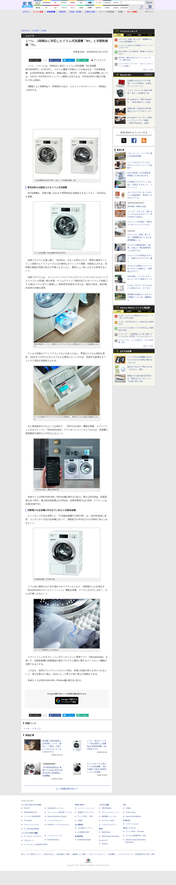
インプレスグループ (125, 854)
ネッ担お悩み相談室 (31, 829)
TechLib (105, 844)
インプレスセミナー (54, 820)
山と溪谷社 (79, 825)
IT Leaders (28, 820)
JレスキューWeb (108, 820)
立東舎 (80, 820)
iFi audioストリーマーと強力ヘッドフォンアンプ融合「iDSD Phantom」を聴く (139, 120)
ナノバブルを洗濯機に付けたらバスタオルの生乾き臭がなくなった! (139, 360)
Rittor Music (79, 805)
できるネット (29, 840)
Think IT (27, 808)
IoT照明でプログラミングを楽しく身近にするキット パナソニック (139, 184)
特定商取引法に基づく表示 (145, 854)
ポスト (37, 60)
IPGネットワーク (129, 828)
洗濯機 (120, 12)
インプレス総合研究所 (32, 816)
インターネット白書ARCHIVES (35, 844)
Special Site (125, 75)
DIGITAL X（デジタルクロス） (58, 825)
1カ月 (149, 35)
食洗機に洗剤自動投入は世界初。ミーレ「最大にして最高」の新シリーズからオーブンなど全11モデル (51, 746)
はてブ (70, 60)
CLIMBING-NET (84, 832)
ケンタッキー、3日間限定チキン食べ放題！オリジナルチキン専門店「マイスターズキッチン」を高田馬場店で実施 (135, 336)
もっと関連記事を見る (65, 789)
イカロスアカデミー (109, 825)
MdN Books (106, 832)
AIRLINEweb (106, 808)
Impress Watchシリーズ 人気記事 (135, 308)
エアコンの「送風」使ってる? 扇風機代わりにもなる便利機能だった (139, 237)
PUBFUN (126, 820)
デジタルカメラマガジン (33, 836)
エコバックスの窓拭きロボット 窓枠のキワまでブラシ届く (139, 258)
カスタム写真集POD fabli (136, 836)
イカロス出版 (104, 805)
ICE (124, 805)
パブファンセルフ (132, 824)
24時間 (128, 35)
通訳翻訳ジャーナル (109, 816)
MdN (101, 829)
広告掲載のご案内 (63, 854)
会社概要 (111, 854)
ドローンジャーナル (31, 825)
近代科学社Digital (84, 840)
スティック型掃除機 (106, 12)
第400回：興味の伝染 (136, 206)
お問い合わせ (49, 854)
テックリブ (103, 840)
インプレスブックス (54, 836)
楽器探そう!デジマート (86, 812)
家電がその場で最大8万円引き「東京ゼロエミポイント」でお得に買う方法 (139, 378)
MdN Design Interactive (110, 836)
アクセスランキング (128, 31)
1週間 (139, 35)
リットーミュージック (86, 808)
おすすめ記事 (126, 351)
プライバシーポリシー (97, 854)
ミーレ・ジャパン (32, 728)
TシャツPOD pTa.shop (135, 831)
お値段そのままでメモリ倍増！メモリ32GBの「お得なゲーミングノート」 (139, 83)
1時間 (118, 35)
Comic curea (130, 812)
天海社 (128, 808)
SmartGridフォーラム (55, 808)
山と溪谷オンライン (85, 828)
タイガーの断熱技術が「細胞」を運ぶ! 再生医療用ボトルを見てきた (139, 248)
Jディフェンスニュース (110, 812)
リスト (45, 60)
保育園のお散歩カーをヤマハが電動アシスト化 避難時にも (139, 297)
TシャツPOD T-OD (85, 816)
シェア (57, 60)
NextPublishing (53, 840)
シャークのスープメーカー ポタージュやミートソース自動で (139, 165)
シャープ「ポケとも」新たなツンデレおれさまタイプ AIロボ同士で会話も (139, 214)
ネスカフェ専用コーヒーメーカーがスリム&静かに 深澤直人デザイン (139, 268)
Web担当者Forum (30, 812)
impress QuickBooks (133, 816)
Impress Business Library (56, 816)
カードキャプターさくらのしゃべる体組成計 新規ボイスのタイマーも (139, 195)
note (84, 60)
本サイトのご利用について (31, 854)
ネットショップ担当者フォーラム (59, 812)
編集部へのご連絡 (79, 854)
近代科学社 (79, 836)
